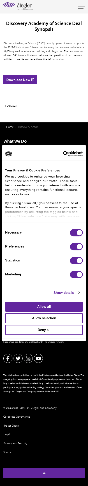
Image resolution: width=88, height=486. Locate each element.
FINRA (48, 391)
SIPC (57, 391)
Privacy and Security (15, 443)
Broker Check (11, 425)
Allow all (44, 306)
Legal (6, 434)
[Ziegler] (17, 6)
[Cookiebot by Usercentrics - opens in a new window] (63, 154)
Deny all (44, 330)
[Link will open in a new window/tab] (7, 358)
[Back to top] (44, 473)
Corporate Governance (16, 416)
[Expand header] (81, 7)
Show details (63, 293)
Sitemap (8, 452)
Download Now (18, 79)
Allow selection (44, 318)
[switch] (76, 246)
